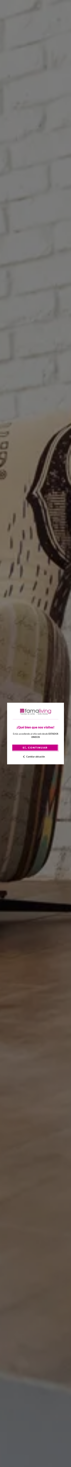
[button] (35, 756)
